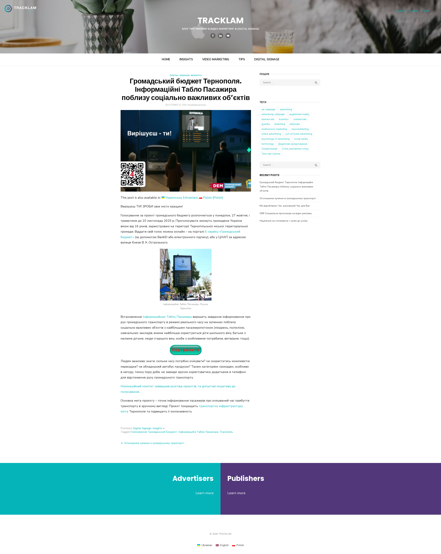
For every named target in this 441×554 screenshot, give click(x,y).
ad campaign (268, 109)
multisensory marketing (274, 129)
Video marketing (215, 59)
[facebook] (213, 35)
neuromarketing (300, 129)
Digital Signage (266, 59)
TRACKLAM (221, 20)
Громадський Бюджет (162, 432)
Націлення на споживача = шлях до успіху (283, 220)
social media (301, 139)
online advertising (271, 134)
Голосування (139, 432)
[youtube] (228, 35)
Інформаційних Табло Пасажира (167, 317)
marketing (279, 124)
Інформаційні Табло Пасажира (198, 432)
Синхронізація (269, 148)
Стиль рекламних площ (295, 148)
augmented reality (299, 114)
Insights (186, 59)
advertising (286, 109)
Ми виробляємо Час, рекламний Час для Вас (285, 205)
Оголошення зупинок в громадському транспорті (154, 443)
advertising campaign (273, 114)
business (284, 119)
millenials (295, 124)
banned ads (267, 119)
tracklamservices (197, 105)
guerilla (265, 124)
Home (166, 59)
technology (267, 144)
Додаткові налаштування (292, 144)
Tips (241, 59)
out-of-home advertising (298, 134)
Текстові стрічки (270, 153)
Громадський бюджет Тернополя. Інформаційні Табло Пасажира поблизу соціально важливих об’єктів (286, 186)
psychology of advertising (275, 139)
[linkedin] (220, 35)
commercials (300, 119)
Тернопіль (226, 432)
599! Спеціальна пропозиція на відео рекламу (286, 213)
